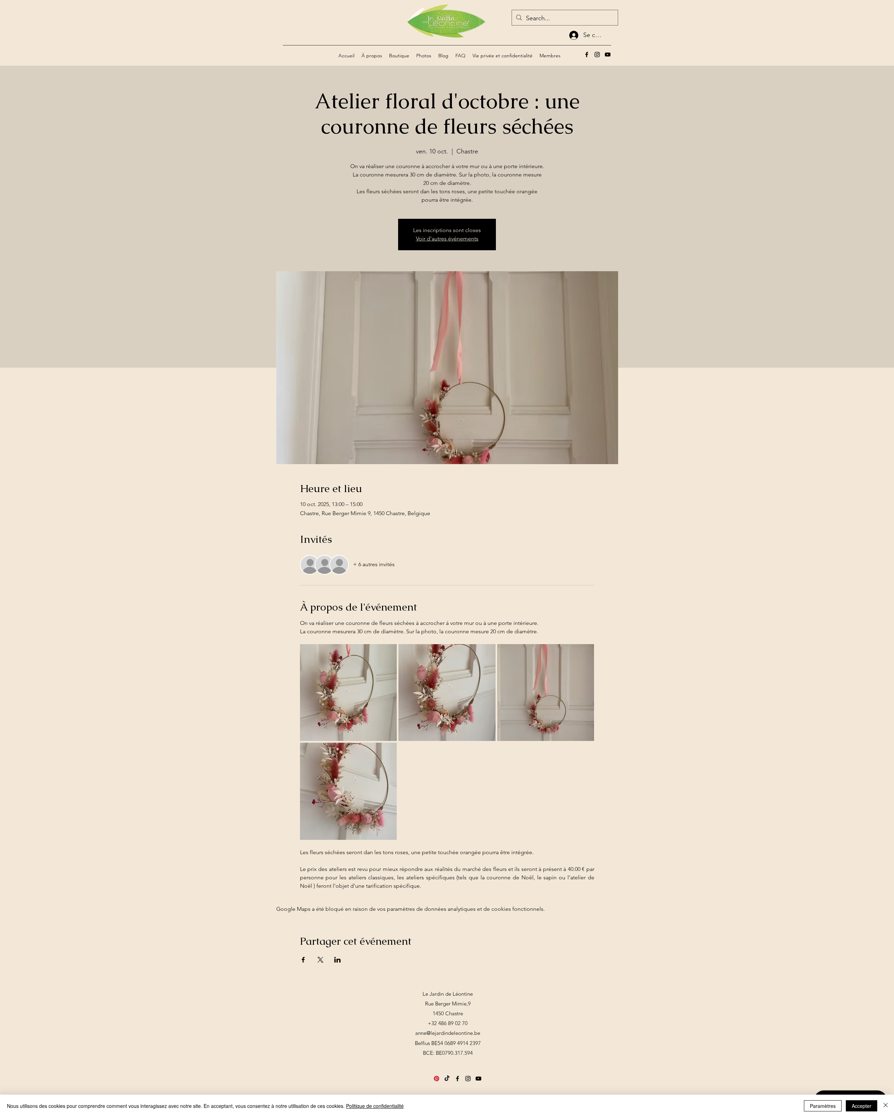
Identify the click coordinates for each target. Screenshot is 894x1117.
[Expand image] (348, 692)
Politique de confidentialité (375, 1105)
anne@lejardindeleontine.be (447, 1033)
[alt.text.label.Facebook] (586, 54)
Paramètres (823, 1105)
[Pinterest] (436, 1078)
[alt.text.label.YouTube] (607, 54)
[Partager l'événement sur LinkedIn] (337, 960)
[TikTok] (447, 1078)
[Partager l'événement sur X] (320, 960)
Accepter (861, 1105)
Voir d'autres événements (447, 238)
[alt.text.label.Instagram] (597, 54)
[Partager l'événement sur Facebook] (303, 960)
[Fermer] (885, 1105)
